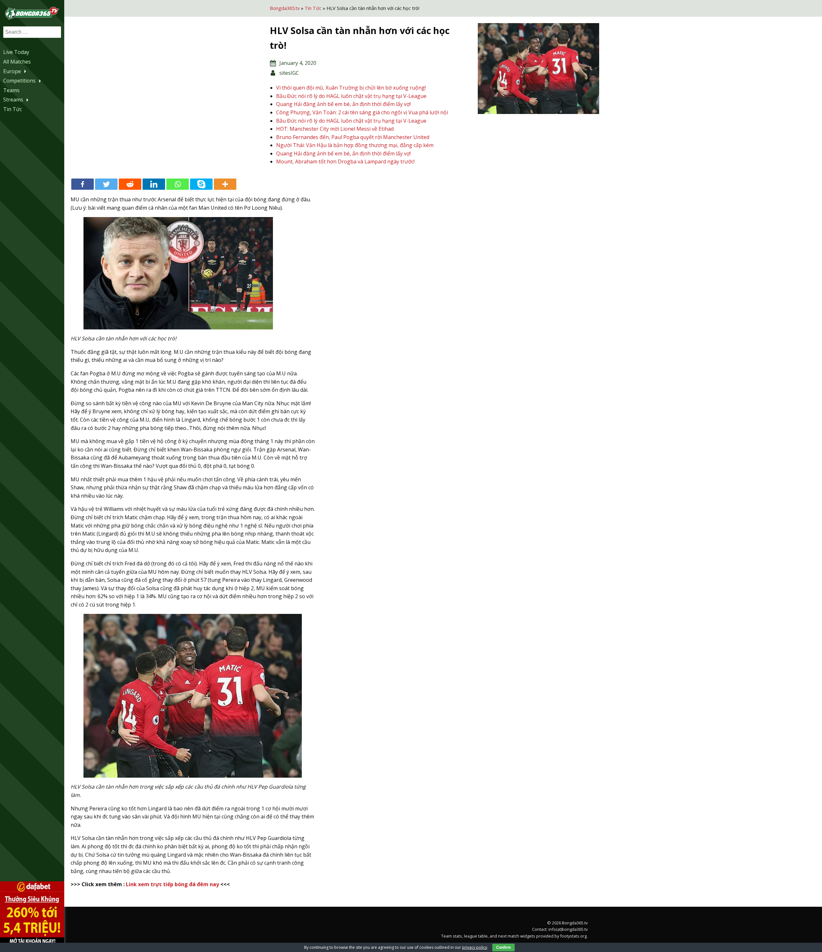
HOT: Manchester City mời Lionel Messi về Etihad (335, 128)
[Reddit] (130, 184)
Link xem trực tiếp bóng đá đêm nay (172, 884)
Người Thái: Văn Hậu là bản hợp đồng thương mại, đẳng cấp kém (354, 145)
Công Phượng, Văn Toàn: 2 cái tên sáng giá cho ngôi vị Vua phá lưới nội (362, 112)
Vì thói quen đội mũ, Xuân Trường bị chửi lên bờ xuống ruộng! (351, 87)
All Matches (17, 61)
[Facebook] (82, 184)
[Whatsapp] (177, 184)
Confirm (503, 947)
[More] (225, 184)
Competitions (19, 80)
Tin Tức (12, 109)
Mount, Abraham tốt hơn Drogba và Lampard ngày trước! (345, 161)
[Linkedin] (154, 184)
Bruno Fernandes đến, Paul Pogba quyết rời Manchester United (352, 137)
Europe (12, 71)
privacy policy (474, 947)
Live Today (16, 52)
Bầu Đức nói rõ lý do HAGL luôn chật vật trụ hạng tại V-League (351, 96)
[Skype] (201, 184)
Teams (11, 90)
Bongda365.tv (285, 8)
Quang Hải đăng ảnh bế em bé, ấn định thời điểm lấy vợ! (343, 104)
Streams (13, 99)
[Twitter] (106, 184)
